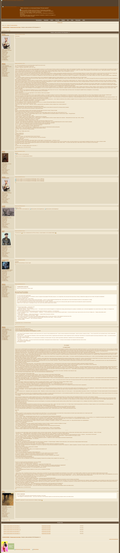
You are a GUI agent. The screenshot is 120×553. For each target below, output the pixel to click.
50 (9, 30)
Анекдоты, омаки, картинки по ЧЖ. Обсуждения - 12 (12, 527)
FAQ (68, 20)
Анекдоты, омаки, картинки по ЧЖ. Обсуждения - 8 (12, 531)
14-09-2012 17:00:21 (22, 63)
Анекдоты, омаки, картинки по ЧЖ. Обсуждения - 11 (12, 533)
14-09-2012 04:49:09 (22, 34)
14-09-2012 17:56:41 (22, 151)
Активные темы (59, 22)
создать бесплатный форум (113, 539)
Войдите (8, 25)
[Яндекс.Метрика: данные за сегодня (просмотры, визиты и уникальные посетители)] (35, 549)
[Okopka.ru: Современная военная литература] (11, 549)
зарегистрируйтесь (14, 25)
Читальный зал (39, 20)
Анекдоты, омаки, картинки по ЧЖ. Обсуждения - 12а (12, 529)
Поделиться (17, 34)
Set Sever (3, 34)
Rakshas (3, 151)
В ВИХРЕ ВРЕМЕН (6, 27)
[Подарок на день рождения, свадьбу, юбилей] (26, 549)
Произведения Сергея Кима (15, 27)
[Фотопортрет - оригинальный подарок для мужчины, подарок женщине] (12, 0)
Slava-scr (3, 63)
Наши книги (46, 20)
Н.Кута (3, 491)
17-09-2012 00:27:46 (22, 491)
